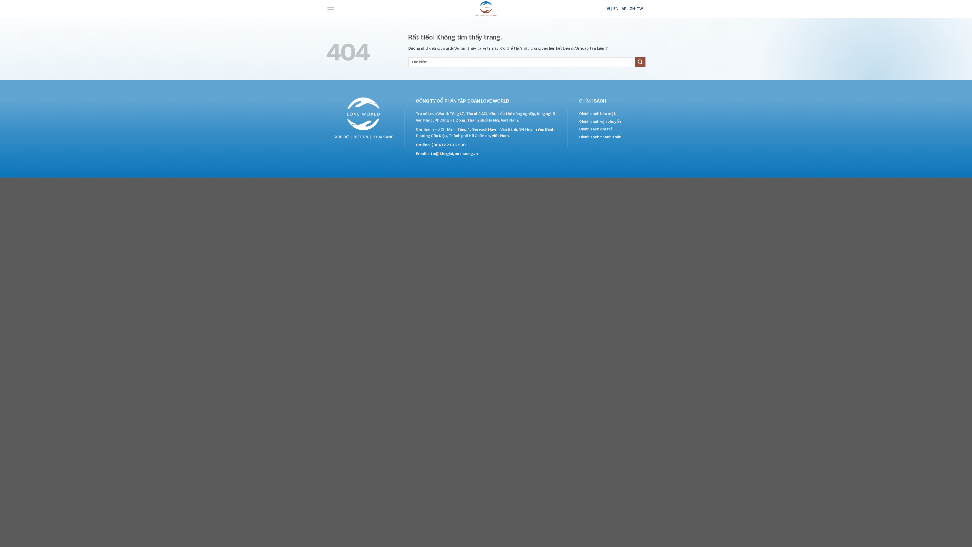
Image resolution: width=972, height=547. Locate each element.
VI (608, 9)
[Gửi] (640, 62)
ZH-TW (636, 9)
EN (615, 9)
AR (624, 9)
